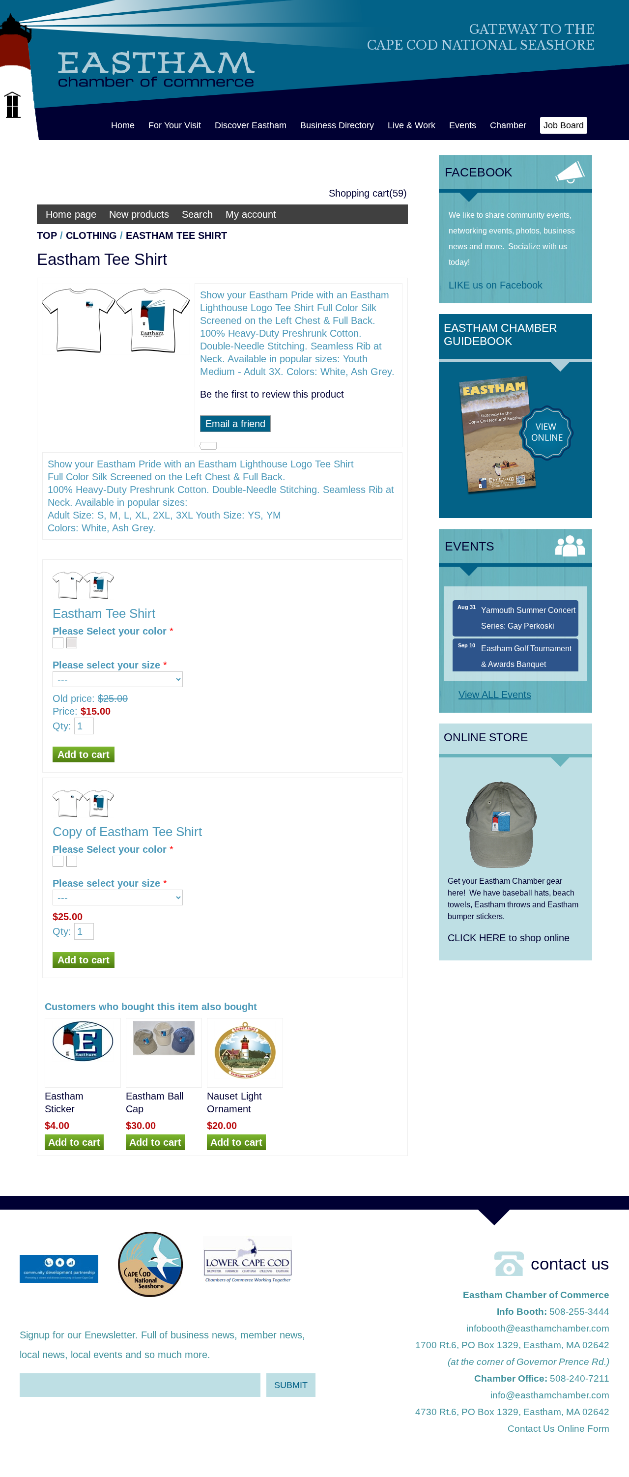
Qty (60, 726)
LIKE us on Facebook (496, 285)
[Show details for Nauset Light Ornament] (245, 1077)
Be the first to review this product (272, 394)
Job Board (563, 125)
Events (462, 125)
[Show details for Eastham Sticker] (83, 1060)
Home (123, 125)
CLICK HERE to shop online (509, 937)
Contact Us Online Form (558, 1428)
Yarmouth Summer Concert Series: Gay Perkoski (528, 606)
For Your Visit (174, 125)
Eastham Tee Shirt (176, 235)
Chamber (508, 125)
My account (251, 214)
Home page (71, 214)
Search (197, 214)
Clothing (91, 235)
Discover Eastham (250, 125)
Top (47, 235)
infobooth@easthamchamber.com (537, 1328)
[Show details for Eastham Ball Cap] (164, 1054)
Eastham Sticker (64, 1102)
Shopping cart (359, 193)
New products (139, 214)
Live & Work (411, 125)
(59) (398, 193)
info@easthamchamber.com (549, 1395)
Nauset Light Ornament (234, 1102)
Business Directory (337, 125)
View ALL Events (494, 694)
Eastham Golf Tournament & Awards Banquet (526, 644)
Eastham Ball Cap (154, 1102)
